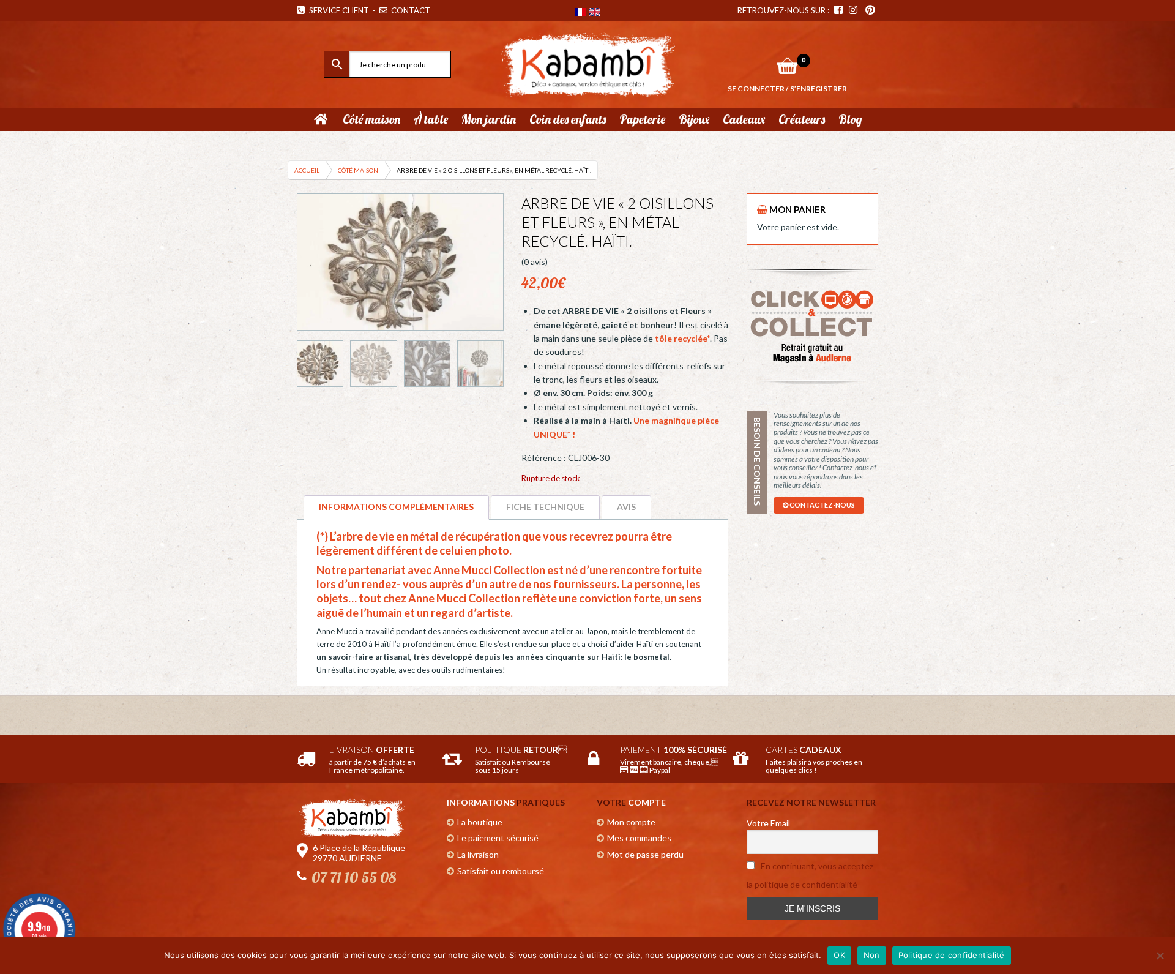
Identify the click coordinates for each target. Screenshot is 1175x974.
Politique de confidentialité (951, 955)
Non (872, 955)
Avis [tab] (626, 506)
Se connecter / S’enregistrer (787, 88)
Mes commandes (639, 838)
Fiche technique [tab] (545, 506)
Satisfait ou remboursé (500, 871)
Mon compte (631, 822)
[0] (787, 65)
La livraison (478, 854)
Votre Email (768, 823)
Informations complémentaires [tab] (396, 506)
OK (839, 955)
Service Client (337, 10)
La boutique (479, 822)
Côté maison (358, 170)
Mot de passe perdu (645, 854)
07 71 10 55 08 (353, 877)
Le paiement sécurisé (498, 838)
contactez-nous (821, 505)
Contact (409, 10)
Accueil (306, 170)
